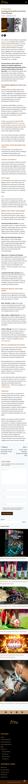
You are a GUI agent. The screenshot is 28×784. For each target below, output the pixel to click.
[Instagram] (16, 712)
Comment (5, 469)
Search (3, 519)
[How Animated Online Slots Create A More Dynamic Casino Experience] (14, 643)
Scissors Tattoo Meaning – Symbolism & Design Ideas (21, 451)
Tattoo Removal (5, 742)
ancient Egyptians (10, 121)
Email (4, 497)
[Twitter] (11, 712)
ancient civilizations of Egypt (9, 45)
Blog (2, 747)
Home (2, 737)
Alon (4, 16)
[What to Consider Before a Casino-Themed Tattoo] (14, 681)
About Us (3, 749)
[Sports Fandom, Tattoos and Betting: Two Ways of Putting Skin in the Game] (14, 570)
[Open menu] (26, 2)
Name (4, 490)
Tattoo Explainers (6, 9)
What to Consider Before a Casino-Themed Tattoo (14, 703)
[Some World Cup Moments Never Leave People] (14, 619)
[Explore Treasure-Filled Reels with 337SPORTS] (14, 543)
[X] (5, 35)
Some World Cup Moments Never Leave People (13, 631)
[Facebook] (2, 35)
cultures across (5, 42)
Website (4, 504)
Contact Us (5, 759)
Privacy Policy (6, 751)
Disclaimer (5, 754)
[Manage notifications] (24, 781)
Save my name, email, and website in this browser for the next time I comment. (13, 508)
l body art (10, 59)
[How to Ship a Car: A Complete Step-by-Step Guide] (14, 595)
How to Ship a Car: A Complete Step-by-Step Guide (14, 606)
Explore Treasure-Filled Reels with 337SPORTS (13, 558)
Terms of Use (6, 756)
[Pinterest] (22, 712)
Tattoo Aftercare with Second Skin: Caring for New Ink (7, 450)
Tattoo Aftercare (6, 739)
